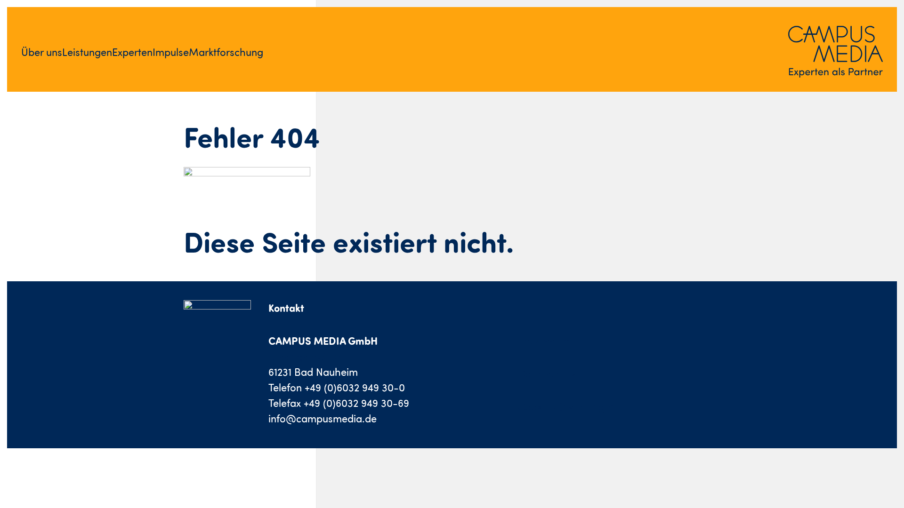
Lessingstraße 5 (304, 356)
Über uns (41, 52)
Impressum (543, 341)
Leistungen (87, 52)
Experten (132, 52)
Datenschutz (547, 374)
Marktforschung (226, 52)
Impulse (171, 52)
